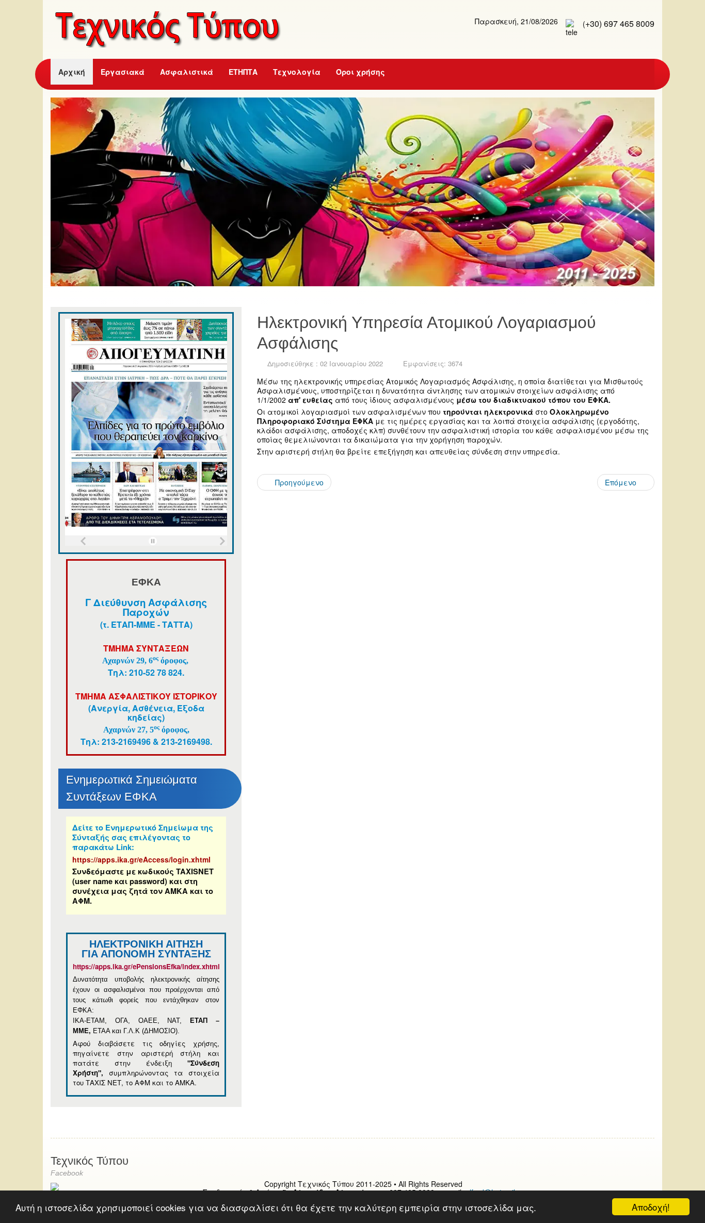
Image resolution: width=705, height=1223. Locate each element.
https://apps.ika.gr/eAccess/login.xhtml (141, 859)
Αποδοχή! (651, 1206)
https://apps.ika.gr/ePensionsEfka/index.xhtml (147, 966)
